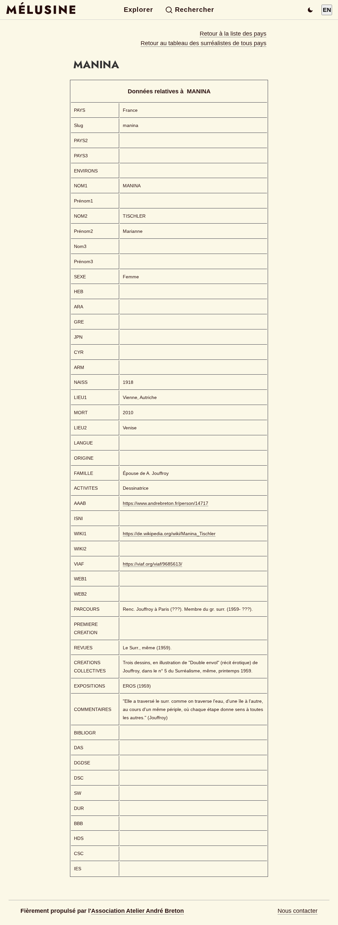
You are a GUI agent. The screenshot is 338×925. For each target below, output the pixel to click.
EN (327, 10)
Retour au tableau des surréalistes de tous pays (203, 43)
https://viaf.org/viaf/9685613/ (152, 564)
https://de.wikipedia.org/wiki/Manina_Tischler (169, 533)
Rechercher (194, 9)
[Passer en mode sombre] (310, 10)
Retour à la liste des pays (233, 33)
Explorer (138, 9)
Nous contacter (298, 911)
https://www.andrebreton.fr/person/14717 (165, 503)
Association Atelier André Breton (137, 911)
